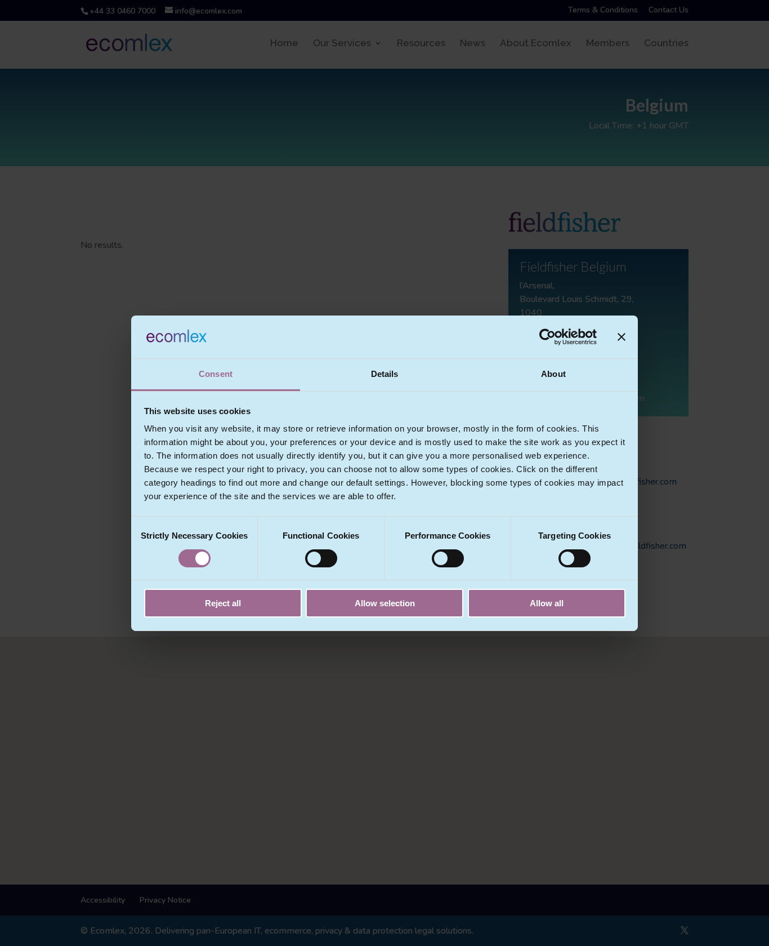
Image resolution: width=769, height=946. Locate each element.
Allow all (547, 603)
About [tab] (553, 374)
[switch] (321, 558)
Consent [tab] (216, 374)
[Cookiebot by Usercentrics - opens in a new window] (547, 336)
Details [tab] (385, 374)
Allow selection (385, 603)
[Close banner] (621, 337)
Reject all (223, 603)
